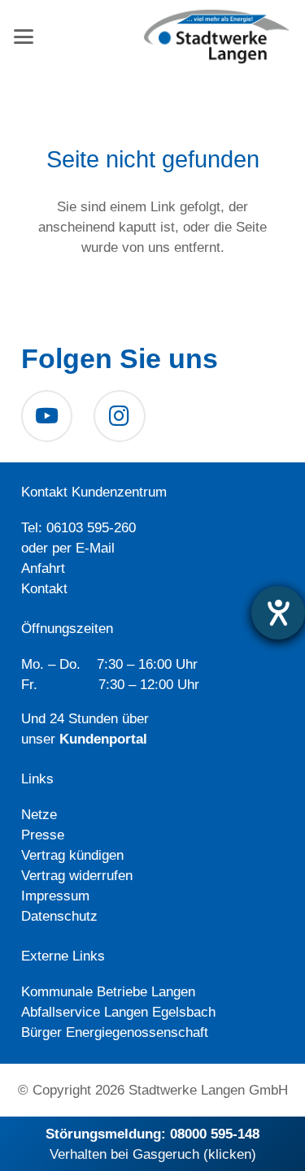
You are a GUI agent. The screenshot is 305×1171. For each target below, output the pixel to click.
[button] (23, 36)
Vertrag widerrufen (77, 875)
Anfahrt (43, 568)
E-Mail (95, 548)
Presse (42, 835)
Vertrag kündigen (72, 855)
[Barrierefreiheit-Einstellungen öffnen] (278, 613)
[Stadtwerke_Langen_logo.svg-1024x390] (216, 36)
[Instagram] (120, 416)
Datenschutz (59, 916)
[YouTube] (47, 416)
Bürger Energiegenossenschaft (114, 1032)
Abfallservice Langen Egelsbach (118, 1012)
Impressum (55, 896)
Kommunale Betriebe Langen (108, 992)
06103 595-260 (91, 528)
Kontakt (44, 588)
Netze (39, 814)
